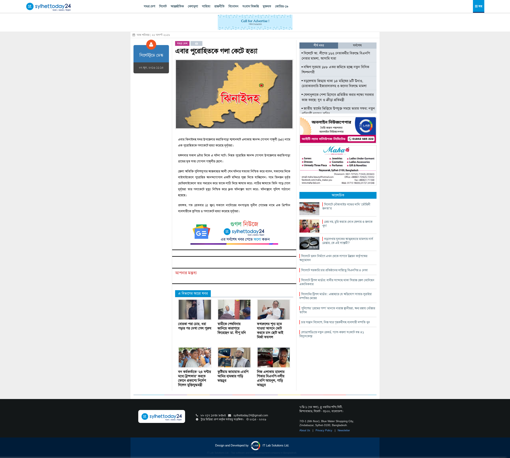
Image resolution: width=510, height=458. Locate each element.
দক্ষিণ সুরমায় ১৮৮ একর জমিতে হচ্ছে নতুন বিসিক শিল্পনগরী (335, 70)
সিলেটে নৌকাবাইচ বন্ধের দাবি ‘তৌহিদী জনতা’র (346, 206)
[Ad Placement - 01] (255, 22)
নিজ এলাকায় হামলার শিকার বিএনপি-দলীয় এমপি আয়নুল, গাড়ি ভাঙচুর (270, 378)
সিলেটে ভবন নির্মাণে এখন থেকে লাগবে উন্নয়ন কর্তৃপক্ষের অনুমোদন (333, 258)
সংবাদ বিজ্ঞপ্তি (250, 6)
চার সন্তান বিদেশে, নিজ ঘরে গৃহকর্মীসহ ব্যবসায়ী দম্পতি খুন (335, 322)
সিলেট (163, 6)
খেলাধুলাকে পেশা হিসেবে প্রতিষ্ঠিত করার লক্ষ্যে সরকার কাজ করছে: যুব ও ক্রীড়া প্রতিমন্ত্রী (338, 97)
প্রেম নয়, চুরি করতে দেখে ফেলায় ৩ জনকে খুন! (347, 224)
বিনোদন (233, 6)
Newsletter (344, 430)
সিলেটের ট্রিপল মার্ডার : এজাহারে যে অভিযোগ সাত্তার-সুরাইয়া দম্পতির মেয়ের (335, 296)
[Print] (196, 43)
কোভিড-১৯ (281, 6)
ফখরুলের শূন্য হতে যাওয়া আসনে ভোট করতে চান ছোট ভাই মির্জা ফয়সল (270, 330)
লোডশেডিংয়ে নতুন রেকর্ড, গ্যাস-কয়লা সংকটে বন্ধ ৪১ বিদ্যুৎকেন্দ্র (331, 334)
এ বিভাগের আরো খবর (193, 293)
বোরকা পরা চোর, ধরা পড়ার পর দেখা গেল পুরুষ (194, 326)
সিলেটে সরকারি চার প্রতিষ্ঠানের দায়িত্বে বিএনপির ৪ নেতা (334, 270)
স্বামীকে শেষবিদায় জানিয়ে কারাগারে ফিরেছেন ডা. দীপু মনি (232, 328)
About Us (305, 430)
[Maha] (338, 165)
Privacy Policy (324, 430)
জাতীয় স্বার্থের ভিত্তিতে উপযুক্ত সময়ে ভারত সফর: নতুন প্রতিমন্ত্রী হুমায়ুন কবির (338, 111)
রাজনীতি (219, 6)
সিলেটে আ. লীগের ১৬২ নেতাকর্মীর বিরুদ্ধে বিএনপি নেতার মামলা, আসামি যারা (336, 56)
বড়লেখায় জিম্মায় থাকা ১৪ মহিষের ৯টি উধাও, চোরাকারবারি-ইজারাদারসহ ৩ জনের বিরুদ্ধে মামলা (334, 83)
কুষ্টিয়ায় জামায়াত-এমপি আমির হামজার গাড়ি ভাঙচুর (233, 376)
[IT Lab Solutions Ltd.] (338, 130)
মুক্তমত (267, 6)
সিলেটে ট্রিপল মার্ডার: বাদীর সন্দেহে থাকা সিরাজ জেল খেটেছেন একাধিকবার (336, 282)
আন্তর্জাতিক (177, 6)
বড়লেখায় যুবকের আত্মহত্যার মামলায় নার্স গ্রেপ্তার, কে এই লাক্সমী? (347, 241)
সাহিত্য (206, 6)
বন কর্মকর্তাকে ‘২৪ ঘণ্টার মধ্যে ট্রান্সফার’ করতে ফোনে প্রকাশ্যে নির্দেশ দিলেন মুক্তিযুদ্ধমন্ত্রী (194, 378)
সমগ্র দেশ (149, 6)
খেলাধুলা (193, 6)
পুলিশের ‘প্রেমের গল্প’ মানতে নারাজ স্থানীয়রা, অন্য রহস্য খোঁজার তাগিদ (337, 310)
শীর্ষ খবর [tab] (319, 45)
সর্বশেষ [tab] (357, 45)
